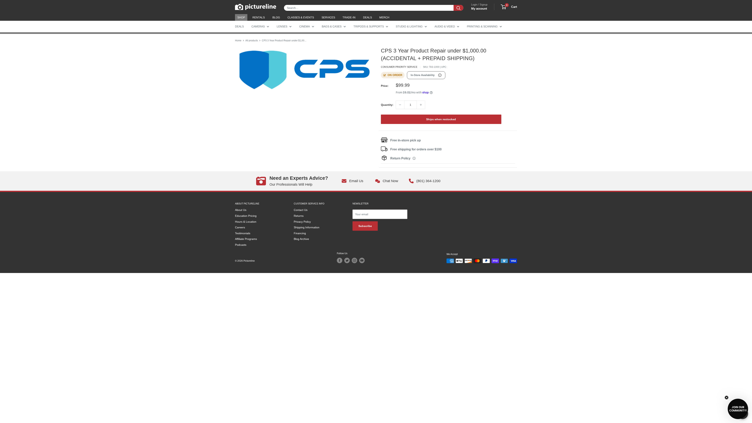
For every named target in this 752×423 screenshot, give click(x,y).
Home (238, 40)
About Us (240, 210)
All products (251, 40)
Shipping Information (306, 227)
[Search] (458, 8)
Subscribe (365, 226)
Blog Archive (301, 238)
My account (479, 8)
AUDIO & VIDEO (445, 26)
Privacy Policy (302, 221)
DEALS (367, 17)
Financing (300, 233)
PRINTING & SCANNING (482, 26)
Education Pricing (246, 215)
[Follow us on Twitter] (347, 260)
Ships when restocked (441, 119)
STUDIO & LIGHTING (409, 26)
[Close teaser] (726, 398)
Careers (240, 227)
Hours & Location (245, 221)
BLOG (276, 17)
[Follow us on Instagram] (354, 260)
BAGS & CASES (332, 26)
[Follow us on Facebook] (339, 260)
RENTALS (258, 17)
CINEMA (304, 26)
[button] (738, 409)
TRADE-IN (349, 17)
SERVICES (328, 17)
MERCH (384, 17)
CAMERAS (258, 26)
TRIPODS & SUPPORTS (368, 26)
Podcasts (240, 244)
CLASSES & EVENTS (300, 17)
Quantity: (387, 104)
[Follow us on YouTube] (362, 260)
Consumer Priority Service (399, 67)
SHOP (241, 17)
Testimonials (242, 233)
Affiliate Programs (246, 238)
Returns (299, 215)
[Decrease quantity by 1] (400, 105)
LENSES (282, 26)
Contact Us (300, 210)
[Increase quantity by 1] (421, 105)
